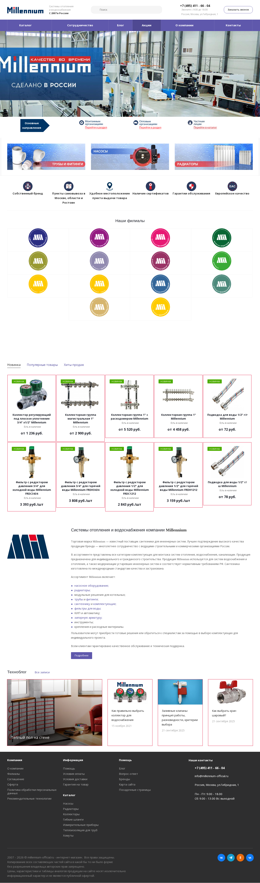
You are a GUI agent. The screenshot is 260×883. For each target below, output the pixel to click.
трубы (78, 599)
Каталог (69, 795)
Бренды (124, 779)
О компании (15, 768)
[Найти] (95, 10)
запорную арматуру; (88, 617)
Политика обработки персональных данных (32, 791)
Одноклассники (240, 857)
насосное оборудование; (91, 585)
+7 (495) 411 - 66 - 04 (195, 6)
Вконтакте (221, 857)
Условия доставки (75, 779)
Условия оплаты (74, 774)
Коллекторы (71, 814)
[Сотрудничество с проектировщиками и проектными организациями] (211, 124)
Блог (122, 768)
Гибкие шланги (73, 819)
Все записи (42, 672)
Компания (14, 760)
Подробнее (82, 655)
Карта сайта (127, 784)
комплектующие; (104, 604)
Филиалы (13, 774)
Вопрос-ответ (128, 774)
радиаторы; (82, 590)
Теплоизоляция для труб (80, 830)
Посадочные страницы (135, 790)
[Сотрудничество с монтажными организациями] (103, 124)
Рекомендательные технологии (29, 798)
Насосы (68, 803)
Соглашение (15, 779)
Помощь (69, 768)
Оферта (12, 784)
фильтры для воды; (87, 608)
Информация (73, 760)
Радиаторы (71, 809)
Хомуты (68, 835)
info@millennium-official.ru (211, 776)
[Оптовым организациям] (157, 124)
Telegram (231, 857)
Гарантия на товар (76, 784)
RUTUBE (250, 857)
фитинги (92, 599)
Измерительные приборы (81, 825)
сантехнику (82, 604)
